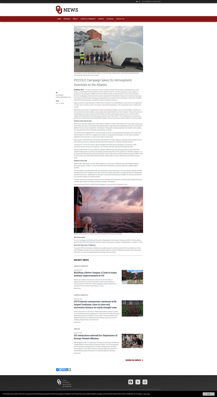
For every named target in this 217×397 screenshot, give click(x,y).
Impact (75, 19)
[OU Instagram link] (145, 382)
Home (59, 19)
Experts (101, 19)
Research (67, 19)
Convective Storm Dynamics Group (116, 184)
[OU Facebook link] (130, 382)
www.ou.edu (112, 252)
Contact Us (120, 19)
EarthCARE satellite (101, 118)
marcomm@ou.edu (66, 386)
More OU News (133, 360)
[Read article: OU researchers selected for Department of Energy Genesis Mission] (132, 341)
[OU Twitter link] (137, 382)
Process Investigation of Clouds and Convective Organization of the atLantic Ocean (99, 96)
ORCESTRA (94, 184)
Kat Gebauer (59, 95)
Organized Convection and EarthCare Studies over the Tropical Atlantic (111, 110)
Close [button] (208, 394)
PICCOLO (87, 184)
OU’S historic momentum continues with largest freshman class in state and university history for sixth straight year (95, 304)
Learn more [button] (146, 394)
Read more (77, 288)
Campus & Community (88, 19)
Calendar (109, 19)
